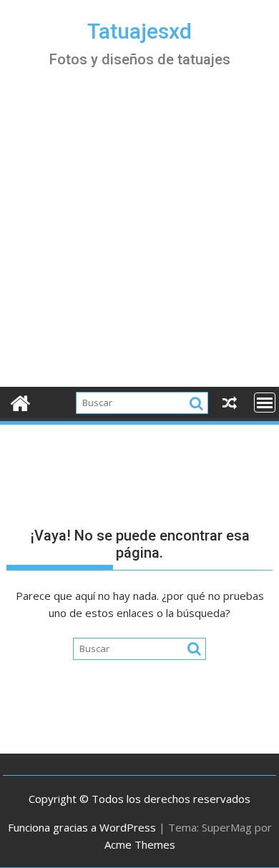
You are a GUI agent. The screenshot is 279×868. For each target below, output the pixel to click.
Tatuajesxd (139, 31)
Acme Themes (139, 844)
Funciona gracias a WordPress (82, 827)
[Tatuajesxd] (20, 401)
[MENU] (264, 403)
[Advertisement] (139, 240)
